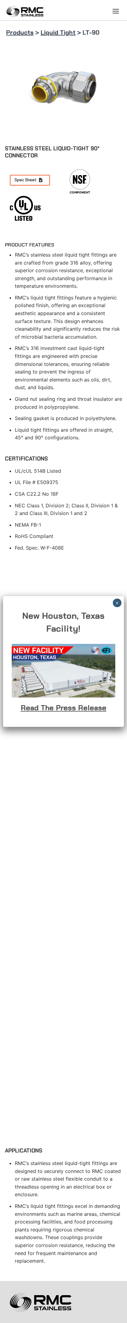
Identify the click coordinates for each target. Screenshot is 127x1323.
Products (20, 32)
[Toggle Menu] (115, 11)
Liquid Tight (58, 32)
